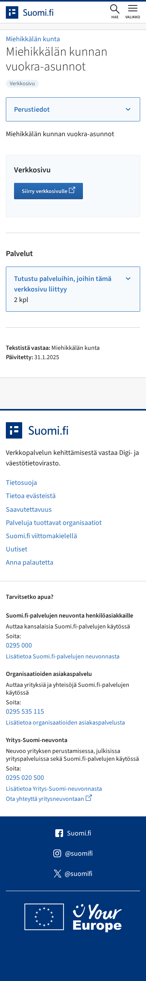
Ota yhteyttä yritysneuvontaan (58, 799)
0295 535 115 (25, 711)
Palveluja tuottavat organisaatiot (54, 523)
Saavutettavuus (29, 509)
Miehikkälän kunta (33, 39)
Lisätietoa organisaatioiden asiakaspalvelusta (65, 723)
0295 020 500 (25, 778)
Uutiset (16, 549)
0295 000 (19, 645)
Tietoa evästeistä (31, 496)
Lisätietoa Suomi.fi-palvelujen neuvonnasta (63, 656)
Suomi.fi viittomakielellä (41, 536)
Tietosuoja (21, 483)
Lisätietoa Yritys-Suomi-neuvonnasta (54, 789)
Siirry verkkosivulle (52, 192)
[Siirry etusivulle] (36, 12)
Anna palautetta (29, 562)
